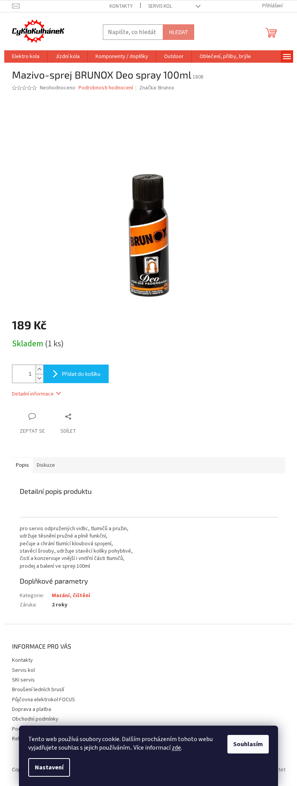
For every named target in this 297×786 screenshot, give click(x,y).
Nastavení (49, 767)
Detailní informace (33, 394)
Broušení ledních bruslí (38, 690)
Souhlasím (248, 744)
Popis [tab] (22, 465)
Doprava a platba (31, 709)
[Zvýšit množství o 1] (39, 369)
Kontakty (121, 6)
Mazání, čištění (71, 595)
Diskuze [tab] (46, 465)
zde (176, 747)
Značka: (156, 88)
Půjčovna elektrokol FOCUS (43, 700)
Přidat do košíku (81, 373)
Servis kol (160, 6)
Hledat (178, 32)
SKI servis (23, 680)
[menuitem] (25, 56)
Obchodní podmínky (35, 719)
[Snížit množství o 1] (39, 378)
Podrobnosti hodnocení (106, 88)
